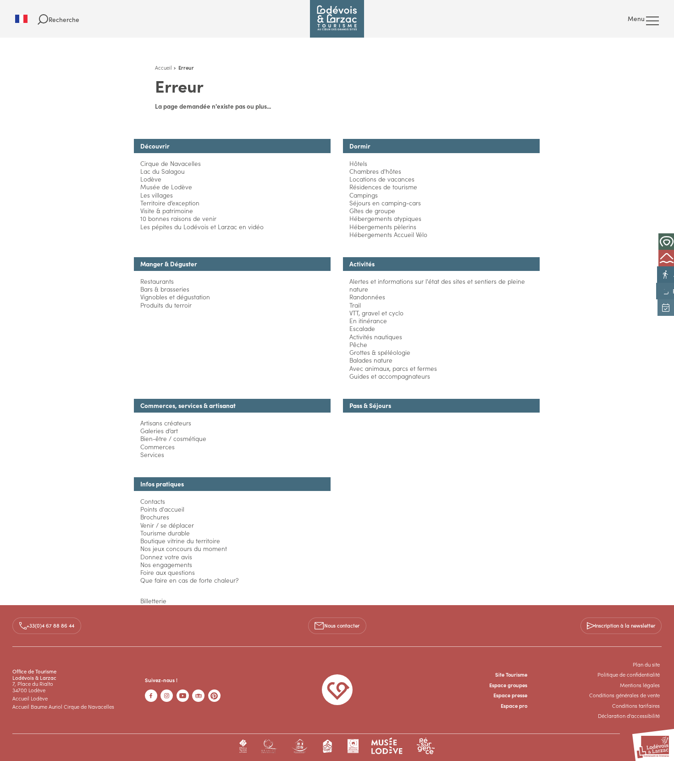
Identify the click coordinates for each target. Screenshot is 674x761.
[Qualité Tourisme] (269, 746)
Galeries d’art (159, 430)
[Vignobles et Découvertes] (353, 746)
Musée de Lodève (166, 186)
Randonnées (367, 296)
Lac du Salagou (162, 171)
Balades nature (370, 360)
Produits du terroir (166, 305)
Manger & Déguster (168, 263)
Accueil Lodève (30, 698)
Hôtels (358, 163)
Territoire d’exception (169, 203)
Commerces (157, 446)
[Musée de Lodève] (387, 746)
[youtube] (183, 695)
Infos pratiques (162, 484)
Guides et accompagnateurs (389, 376)
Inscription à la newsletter (625, 625)
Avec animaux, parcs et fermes (393, 368)
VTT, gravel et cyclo (376, 313)
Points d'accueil (162, 509)
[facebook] (151, 695)
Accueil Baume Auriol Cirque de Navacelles (63, 706)
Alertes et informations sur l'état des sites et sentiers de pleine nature (437, 285)
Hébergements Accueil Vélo (388, 234)
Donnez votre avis (166, 556)
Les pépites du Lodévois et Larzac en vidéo (202, 226)
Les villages (156, 195)
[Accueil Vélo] (328, 746)
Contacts (152, 501)
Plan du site (646, 664)
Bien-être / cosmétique (173, 438)
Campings (363, 195)
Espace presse (510, 695)
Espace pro (514, 705)
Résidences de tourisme (383, 186)
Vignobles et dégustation (175, 296)
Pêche (358, 344)
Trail (355, 305)
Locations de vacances (381, 179)
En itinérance (368, 320)
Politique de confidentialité (628, 674)
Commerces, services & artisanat (188, 405)
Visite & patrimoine (166, 210)
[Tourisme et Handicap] (300, 746)
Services (152, 454)
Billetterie (153, 600)
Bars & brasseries (164, 289)
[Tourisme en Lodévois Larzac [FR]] (337, 19)
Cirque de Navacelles (170, 163)
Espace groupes (508, 685)
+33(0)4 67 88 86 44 (50, 625)
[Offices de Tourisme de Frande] (243, 746)
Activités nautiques (375, 336)
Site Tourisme (511, 674)
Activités (362, 263)
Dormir (359, 146)
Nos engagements (166, 564)
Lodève (150, 179)
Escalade (362, 328)
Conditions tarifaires (636, 705)
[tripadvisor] (198, 695)
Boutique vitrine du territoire (180, 540)
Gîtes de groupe (372, 210)
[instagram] (166, 695)
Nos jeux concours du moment (183, 548)
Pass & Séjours (370, 405)
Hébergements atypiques (385, 218)
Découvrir (155, 146)
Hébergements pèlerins (382, 226)
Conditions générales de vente (624, 695)
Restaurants (157, 281)
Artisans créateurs (165, 423)
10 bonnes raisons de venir (178, 218)
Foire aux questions (167, 572)
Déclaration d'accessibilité (629, 715)
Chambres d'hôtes (375, 171)
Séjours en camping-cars (385, 203)
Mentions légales (640, 685)
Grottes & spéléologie (379, 352)
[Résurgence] (426, 746)
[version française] (26, 19)
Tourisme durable (165, 533)
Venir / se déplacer (167, 525)
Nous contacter (341, 625)
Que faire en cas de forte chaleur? (189, 580)
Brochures (154, 517)
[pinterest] (214, 695)
